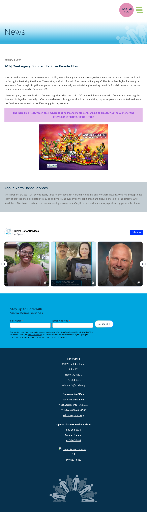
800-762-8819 (73, 429)
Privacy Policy (73, 459)
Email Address (61, 320)
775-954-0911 (73, 380)
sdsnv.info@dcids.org (73, 385)
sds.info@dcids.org (73, 415)
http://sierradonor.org (35, 335)
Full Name (16, 320)
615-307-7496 (73, 440)
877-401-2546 (78, 410)
